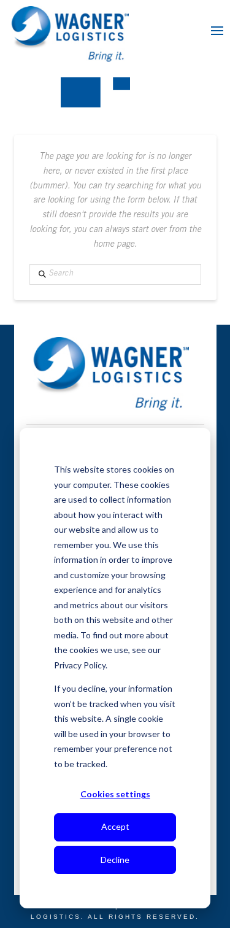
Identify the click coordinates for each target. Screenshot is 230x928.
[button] (217, 31)
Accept (115, 826)
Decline (115, 859)
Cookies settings (115, 794)
